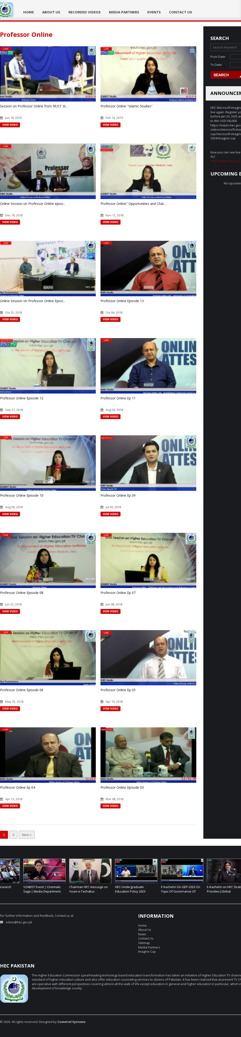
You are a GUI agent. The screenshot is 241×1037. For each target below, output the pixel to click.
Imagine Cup (147, 951)
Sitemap (144, 943)
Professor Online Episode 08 (21, 592)
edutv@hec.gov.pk (19, 922)
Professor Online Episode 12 (21, 398)
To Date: (216, 64)
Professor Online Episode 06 (21, 690)
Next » (27, 835)
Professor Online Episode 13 (122, 301)
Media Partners (124, 12)
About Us (51, 12)
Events (154, 12)
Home (28, 12)
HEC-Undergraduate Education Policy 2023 (107, 889)
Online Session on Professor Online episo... (32, 203)
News (142, 934)
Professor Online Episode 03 (122, 787)
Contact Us (180, 12)
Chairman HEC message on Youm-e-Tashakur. (65, 889)
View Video (10, 124)
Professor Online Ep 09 (118, 495)
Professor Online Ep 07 (118, 592)
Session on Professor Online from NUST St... (34, 106)
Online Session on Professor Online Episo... (32, 301)
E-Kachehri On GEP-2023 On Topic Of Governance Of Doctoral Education (157, 891)
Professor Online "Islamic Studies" (126, 106)
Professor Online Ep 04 (17, 787)
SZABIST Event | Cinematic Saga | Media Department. (19, 889)
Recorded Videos (84, 12)
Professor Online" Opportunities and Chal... (132, 203)
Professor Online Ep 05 (118, 690)
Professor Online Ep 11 (118, 398)
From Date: (218, 57)
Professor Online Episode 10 (21, 495)
